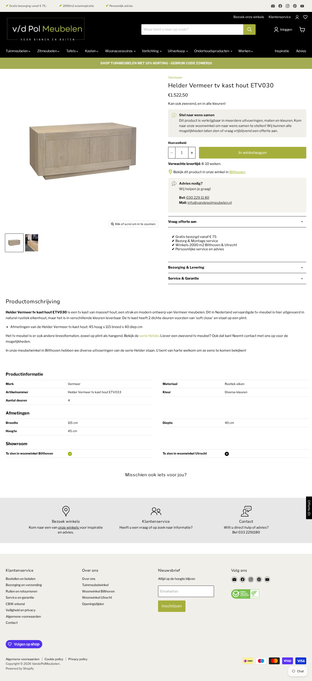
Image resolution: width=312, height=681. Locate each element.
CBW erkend (15, 604)
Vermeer (175, 77)
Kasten (91, 51)
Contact (12, 622)
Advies (301, 51)
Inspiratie (282, 51)
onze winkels (68, 527)
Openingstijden (93, 604)
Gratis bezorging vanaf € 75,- (26, 6)
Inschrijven (172, 606)
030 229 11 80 (197, 198)
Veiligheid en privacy (20, 610)
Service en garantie (20, 597)
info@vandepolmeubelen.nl (210, 203)
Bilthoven (237, 172)
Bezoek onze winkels (248, 17)
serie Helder (149, 336)
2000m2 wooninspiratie (76, 6)
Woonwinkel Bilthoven (98, 591)
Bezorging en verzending (24, 585)
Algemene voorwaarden (23, 616)
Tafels (71, 51)
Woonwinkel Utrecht (97, 597)
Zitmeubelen (47, 51)
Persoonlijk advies (119, 6)
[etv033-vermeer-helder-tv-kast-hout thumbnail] (14, 243)
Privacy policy (77, 659)
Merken (244, 51)
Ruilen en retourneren (21, 591)
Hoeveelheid (177, 143)
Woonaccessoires (119, 51)
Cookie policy (54, 659)
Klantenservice (280, 17)
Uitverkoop (176, 51)
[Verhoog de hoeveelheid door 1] (192, 153)
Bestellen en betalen (20, 579)
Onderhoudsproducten (212, 51)
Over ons (88, 579)
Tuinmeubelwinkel (95, 585)
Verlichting (150, 51)
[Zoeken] (249, 29)
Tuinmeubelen (17, 51)
